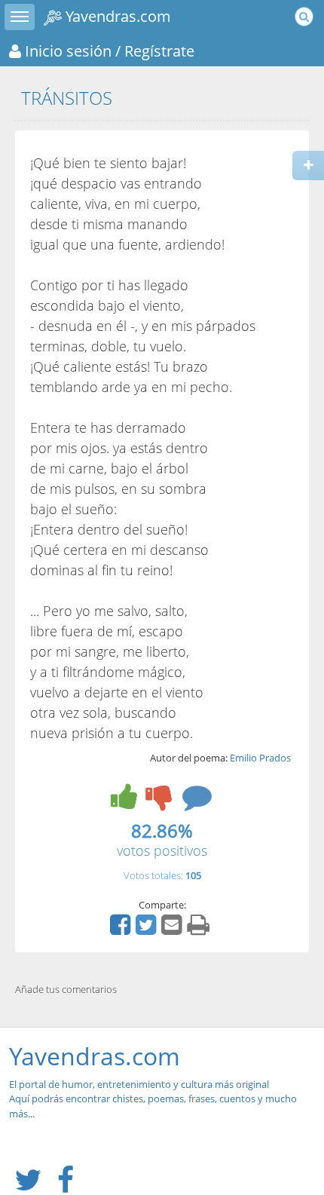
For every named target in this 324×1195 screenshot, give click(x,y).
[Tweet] (148, 929)
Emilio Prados (260, 757)
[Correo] (173, 929)
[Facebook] (122, 929)
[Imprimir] (200, 929)
